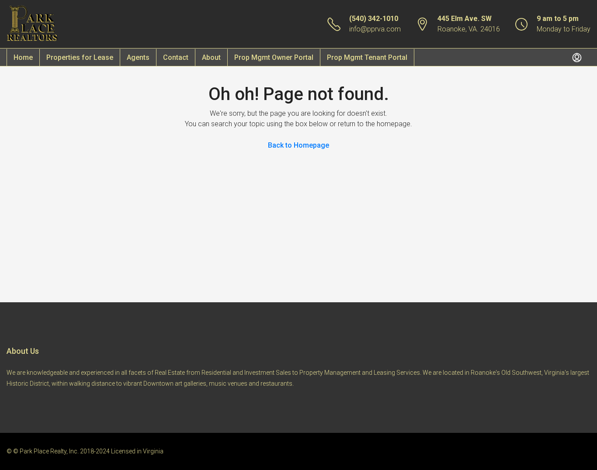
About (211, 57)
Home (23, 57)
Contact (175, 57)
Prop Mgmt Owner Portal (273, 57)
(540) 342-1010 (373, 18)
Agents (138, 57)
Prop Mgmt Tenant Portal (367, 57)
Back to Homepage (298, 145)
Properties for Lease (79, 57)
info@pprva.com (375, 29)
